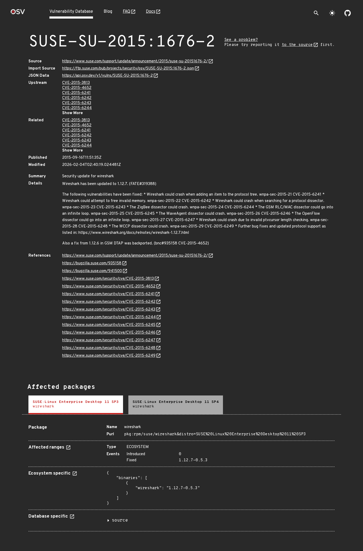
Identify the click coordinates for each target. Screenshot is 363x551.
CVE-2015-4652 (76, 88)
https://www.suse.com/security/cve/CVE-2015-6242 (108, 301)
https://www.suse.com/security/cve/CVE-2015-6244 (109, 317)
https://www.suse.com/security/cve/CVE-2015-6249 (108, 355)
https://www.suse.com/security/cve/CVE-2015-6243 (108, 309)
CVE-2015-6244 (77, 108)
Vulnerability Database (71, 11)
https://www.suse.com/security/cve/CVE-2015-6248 (108, 348)
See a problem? (241, 39)
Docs (150, 11)
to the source (297, 45)
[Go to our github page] (347, 13)
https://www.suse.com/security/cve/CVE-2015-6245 (108, 325)
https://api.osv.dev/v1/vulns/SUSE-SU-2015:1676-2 (107, 75)
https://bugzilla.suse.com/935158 (91, 263)
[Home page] (18, 13)
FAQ (126, 11)
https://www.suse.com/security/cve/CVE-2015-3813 (108, 278)
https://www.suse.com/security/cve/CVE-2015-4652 (108, 286)
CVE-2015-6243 (76, 103)
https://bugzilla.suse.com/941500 (92, 271)
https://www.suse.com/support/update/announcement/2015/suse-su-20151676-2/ (135, 61)
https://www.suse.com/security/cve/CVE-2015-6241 (108, 294)
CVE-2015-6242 (76, 98)
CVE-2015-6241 (76, 93)
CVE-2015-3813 (76, 82)
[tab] (75, 404)
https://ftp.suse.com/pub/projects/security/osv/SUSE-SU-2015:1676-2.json (128, 68)
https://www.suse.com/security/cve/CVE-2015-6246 (108, 332)
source (120, 520)
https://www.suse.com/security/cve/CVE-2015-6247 (108, 340)
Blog (108, 11)
